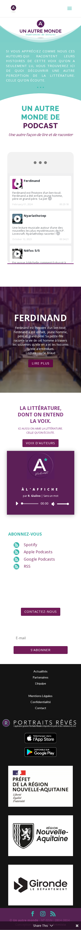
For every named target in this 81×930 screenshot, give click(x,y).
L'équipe (40, 683)
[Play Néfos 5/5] (17, 254)
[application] (40, 504)
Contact (40, 708)
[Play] (17, 184)
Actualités (40, 671)
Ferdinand (40, 318)
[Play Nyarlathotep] (17, 219)
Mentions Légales (40, 696)
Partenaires (40, 677)
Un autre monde (25, 920)
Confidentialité (40, 702)
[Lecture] (16, 503)
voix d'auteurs (40, 443)
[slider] (62, 504)
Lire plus (40, 363)
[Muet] (53, 504)
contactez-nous (40, 611)
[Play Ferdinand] (17, 184)
